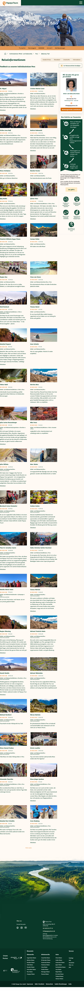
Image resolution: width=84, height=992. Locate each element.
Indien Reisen (59, 960)
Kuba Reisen (44, 967)
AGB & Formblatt (39, 984)
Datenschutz (49, 984)
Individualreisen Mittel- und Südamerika (20, 54)
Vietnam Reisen (59, 978)
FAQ (70, 960)
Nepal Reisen (59, 971)
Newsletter (71, 962)
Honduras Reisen (45, 965)
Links (70, 984)
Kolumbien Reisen (31, 969)
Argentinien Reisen (31, 958)
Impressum (30, 984)
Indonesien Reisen (60, 962)
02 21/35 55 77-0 (48, 928)
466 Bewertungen (60, 48)
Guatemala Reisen (45, 962)
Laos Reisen (58, 969)
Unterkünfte (66, 59)
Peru (36, 54)
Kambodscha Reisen (61, 967)
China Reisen (59, 958)
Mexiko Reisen (44, 969)
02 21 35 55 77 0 (71, 99)
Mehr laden (28, 848)
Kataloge (71, 958)
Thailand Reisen (59, 976)
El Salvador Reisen (45, 960)
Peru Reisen (30, 971)
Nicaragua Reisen (45, 971)
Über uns (19, 921)
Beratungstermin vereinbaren (71, 109)
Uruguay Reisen (31, 974)
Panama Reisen (45, 974)
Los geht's (71, 189)
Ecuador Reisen (30, 967)
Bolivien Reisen (30, 960)
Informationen (76, 59)
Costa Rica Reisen (45, 958)
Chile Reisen (30, 965)
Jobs (70, 967)
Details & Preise (47, 59)
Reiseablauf (57, 59)
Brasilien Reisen (31, 962)
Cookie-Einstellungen (61, 984)
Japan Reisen (59, 965)
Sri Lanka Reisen (60, 974)
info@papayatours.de (71, 105)
